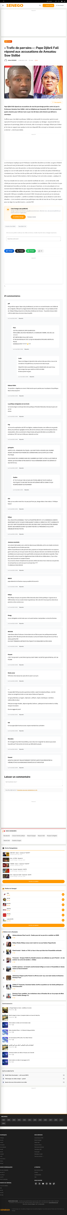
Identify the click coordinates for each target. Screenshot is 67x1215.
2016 (56, 1120)
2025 (9, 1120)
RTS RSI (1, 1195)
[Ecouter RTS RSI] (63, 915)
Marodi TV (2, 1172)
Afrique (1, 1163)
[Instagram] (46, 1183)
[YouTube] (62, 1)
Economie (2, 1145)
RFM (1, 1188)
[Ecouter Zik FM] (63, 899)
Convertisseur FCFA (38, 1138)
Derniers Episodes (4, 1170)
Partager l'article (31, 216)
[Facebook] (56, 1)
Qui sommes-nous (38, 1170)
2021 (30, 1120)
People (1, 1149)
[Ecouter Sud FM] (63, 904)
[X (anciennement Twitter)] (59, 1)
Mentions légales (31, 1204)
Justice (1, 1142)
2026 (3, 1120)
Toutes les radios (33, 925)
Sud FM (1, 1192)
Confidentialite (37, 1175)
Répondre (21, 318)
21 (37, 60)
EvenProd (2, 1175)
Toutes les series (33, 881)
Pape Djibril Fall (22, 226)
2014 (3, 1123)
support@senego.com (53, 1202)
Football (2, 1154)
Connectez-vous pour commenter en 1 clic (27, 790)
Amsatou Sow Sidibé (10, 226)
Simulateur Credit (38, 1154)
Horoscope (36, 1152)
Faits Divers (2, 1158)
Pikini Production (4, 1179)
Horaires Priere (38, 1145)
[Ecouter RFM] (63, 894)
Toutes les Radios (4, 1185)
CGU (35, 1177)
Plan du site (25, 1204)
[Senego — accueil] (15, 5)
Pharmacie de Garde (39, 1147)
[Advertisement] (33, 23)
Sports (1, 1152)
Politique (8, 41)
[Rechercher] (40, 5)
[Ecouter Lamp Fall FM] (63, 920)
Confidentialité (41, 1204)
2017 (50, 1120)
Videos (1, 1161)
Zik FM (1, 1190)
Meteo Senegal (37, 1140)
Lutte (1, 1156)
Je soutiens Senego (18, 217)
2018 (45, 1120)
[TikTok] (65, 1)
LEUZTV (1, 1177)
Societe (1, 1140)
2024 (14, 1120)
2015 (61, 1120)
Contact (36, 1172)
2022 (24, 1120)
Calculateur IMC (38, 1149)
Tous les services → (38, 1156)
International (3, 1147)
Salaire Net (36, 1142)
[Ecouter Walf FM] (63, 910)
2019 (40, 1120)
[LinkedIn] (50, 1183)
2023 (19, 1120)
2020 (35, 1120)
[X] (39, 1183)
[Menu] (3, 5)
